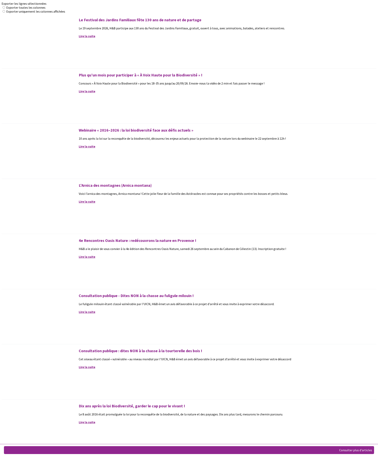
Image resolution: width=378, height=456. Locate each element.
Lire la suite (87, 36)
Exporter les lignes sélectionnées (24, 4)
